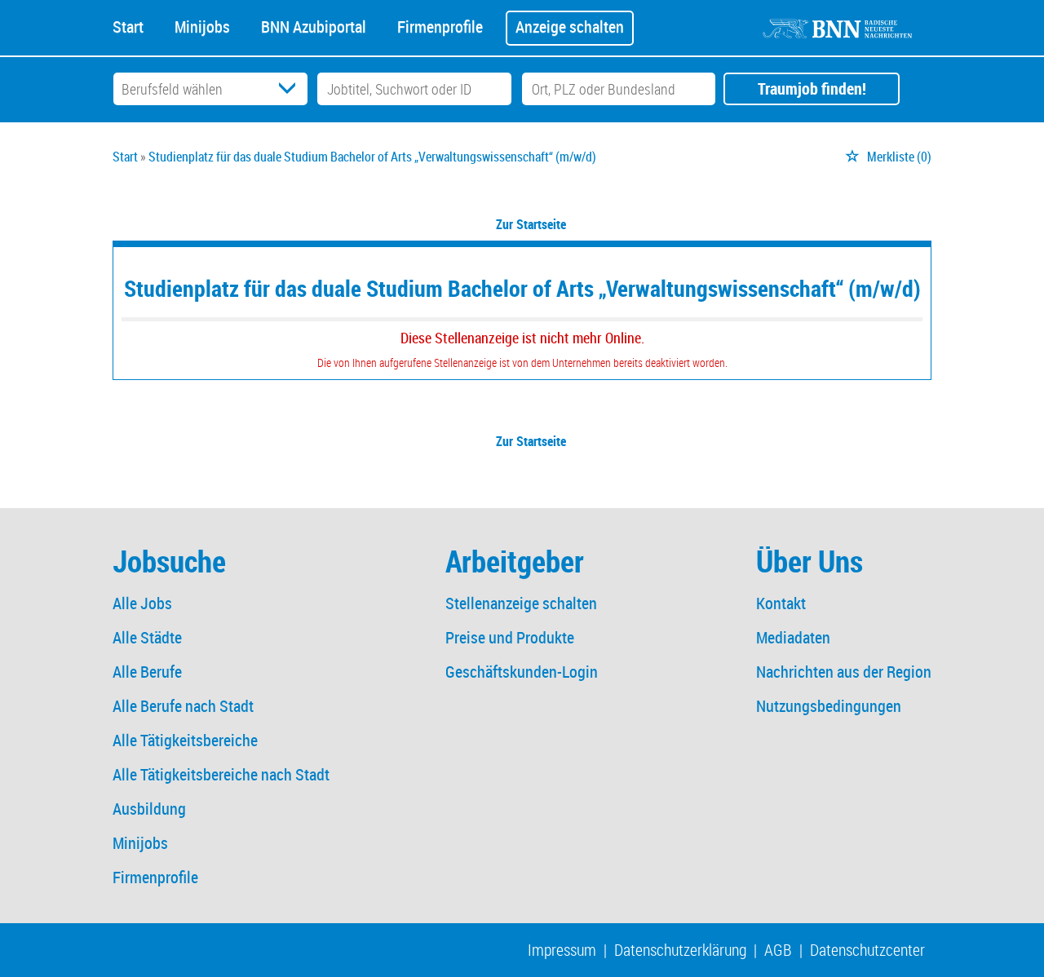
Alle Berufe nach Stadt (183, 706)
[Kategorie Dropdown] (291, 89)
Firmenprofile (440, 25)
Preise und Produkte (509, 637)
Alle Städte (147, 637)
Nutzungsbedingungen (828, 706)
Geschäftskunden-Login (521, 672)
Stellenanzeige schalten (521, 603)
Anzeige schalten (569, 26)
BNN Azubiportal (313, 25)
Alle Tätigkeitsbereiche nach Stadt (221, 774)
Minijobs (202, 25)
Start (128, 25)
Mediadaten (793, 637)
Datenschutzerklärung (680, 950)
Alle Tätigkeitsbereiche (185, 740)
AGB (778, 950)
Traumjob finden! (812, 88)
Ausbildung (149, 809)
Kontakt (781, 603)
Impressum (562, 950)
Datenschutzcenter (867, 950)
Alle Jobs (142, 603)
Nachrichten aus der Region (843, 672)
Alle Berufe (147, 672)
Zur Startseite (531, 224)
